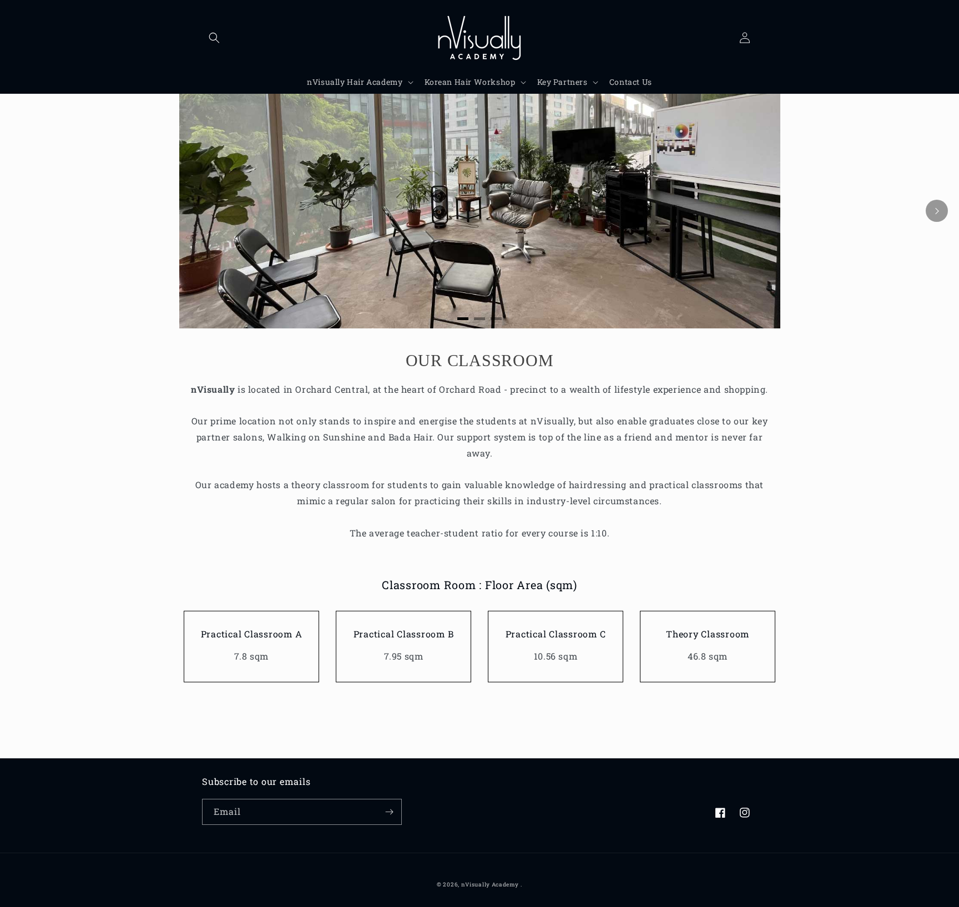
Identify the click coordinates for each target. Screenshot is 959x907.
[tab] (462, 318)
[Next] (937, 211)
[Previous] (22, 211)
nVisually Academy (490, 884)
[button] (214, 38)
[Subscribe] (389, 812)
